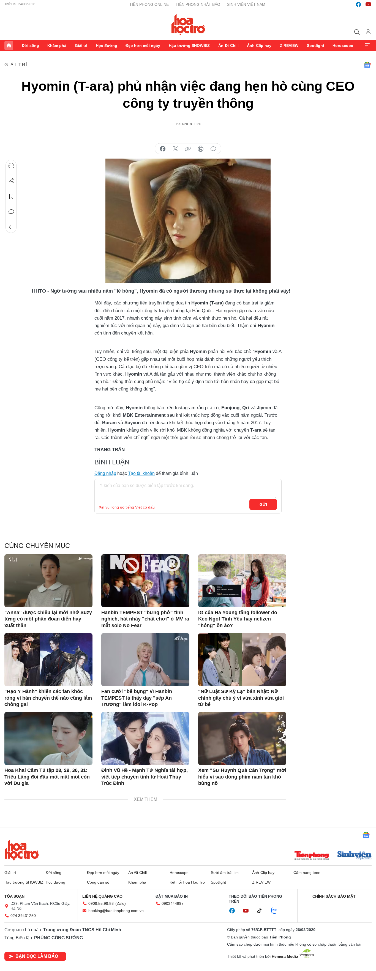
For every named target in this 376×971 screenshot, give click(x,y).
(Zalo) (120, 903)
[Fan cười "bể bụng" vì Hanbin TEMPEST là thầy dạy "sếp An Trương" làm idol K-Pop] (145, 659)
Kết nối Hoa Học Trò (187, 882)
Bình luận (11, 211)
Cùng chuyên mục (37, 545)
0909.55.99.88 (101, 903)
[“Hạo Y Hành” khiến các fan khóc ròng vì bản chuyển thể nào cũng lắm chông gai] (48, 659)
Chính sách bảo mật (334, 896)
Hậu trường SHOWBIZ (189, 45)
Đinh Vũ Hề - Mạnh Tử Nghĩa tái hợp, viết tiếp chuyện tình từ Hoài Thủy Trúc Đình (144, 776)
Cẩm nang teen (306, 872)
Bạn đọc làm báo (36, 956)
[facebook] (358, 4)
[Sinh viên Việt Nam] (354, 856)
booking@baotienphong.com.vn (116, 910)
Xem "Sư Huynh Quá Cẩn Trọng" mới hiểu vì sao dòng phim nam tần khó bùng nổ (242, 776)
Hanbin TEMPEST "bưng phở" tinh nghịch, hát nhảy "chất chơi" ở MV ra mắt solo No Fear (145, 619)
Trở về (11, 227)
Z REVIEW (289, 45)
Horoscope (343, 45)
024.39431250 (23, 915)
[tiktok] (262, 911)
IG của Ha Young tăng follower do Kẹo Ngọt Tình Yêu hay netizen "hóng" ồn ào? (237, 619)
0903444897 (173, 903)
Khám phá (56, 45)
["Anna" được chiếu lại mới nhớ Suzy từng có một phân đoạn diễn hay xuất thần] (48, 580)
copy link (188, 148)
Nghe (11, 165)
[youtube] (368, 4)
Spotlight (315, 45)
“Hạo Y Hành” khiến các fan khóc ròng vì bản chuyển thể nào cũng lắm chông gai (48, 698)
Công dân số (98, 882)
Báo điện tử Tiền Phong (188, 25)
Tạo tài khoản (141, 473)
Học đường (106, 45)
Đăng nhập (105, 473)
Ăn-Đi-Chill (228, 45)
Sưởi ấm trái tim (225, 872)
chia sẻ (162, 148)
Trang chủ (8, 45)
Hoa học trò (21, 850)
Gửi (263, 504)
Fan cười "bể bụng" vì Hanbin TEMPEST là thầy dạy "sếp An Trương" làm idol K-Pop (136, 698)
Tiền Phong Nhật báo (198, 4)
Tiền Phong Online (149, 4)
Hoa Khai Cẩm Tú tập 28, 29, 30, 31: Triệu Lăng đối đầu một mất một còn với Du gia (47, 776)
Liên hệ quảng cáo (102, 896)
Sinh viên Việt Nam (246, 4)
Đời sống (30, 45)
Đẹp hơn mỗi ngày (143, 45)
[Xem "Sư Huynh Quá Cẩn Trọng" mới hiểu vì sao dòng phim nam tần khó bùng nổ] (242, 738)
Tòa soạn (14, 896)
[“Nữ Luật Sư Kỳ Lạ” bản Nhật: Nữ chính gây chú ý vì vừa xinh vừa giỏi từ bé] (242, 659)
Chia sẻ (11, 180)
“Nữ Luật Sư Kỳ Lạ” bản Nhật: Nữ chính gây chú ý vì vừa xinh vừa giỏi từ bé (241, 698)
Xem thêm (367, 45)
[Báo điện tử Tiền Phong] (312, 856)
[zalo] (277, 911)
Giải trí (81, 45)
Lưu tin (11, 196)
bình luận (213, 148)
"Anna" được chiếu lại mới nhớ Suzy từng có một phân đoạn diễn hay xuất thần (48, 619)
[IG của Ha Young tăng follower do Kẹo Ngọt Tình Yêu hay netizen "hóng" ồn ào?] (242, 580)
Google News (367, 64)
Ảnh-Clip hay (259, 45)
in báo (200, 148)
